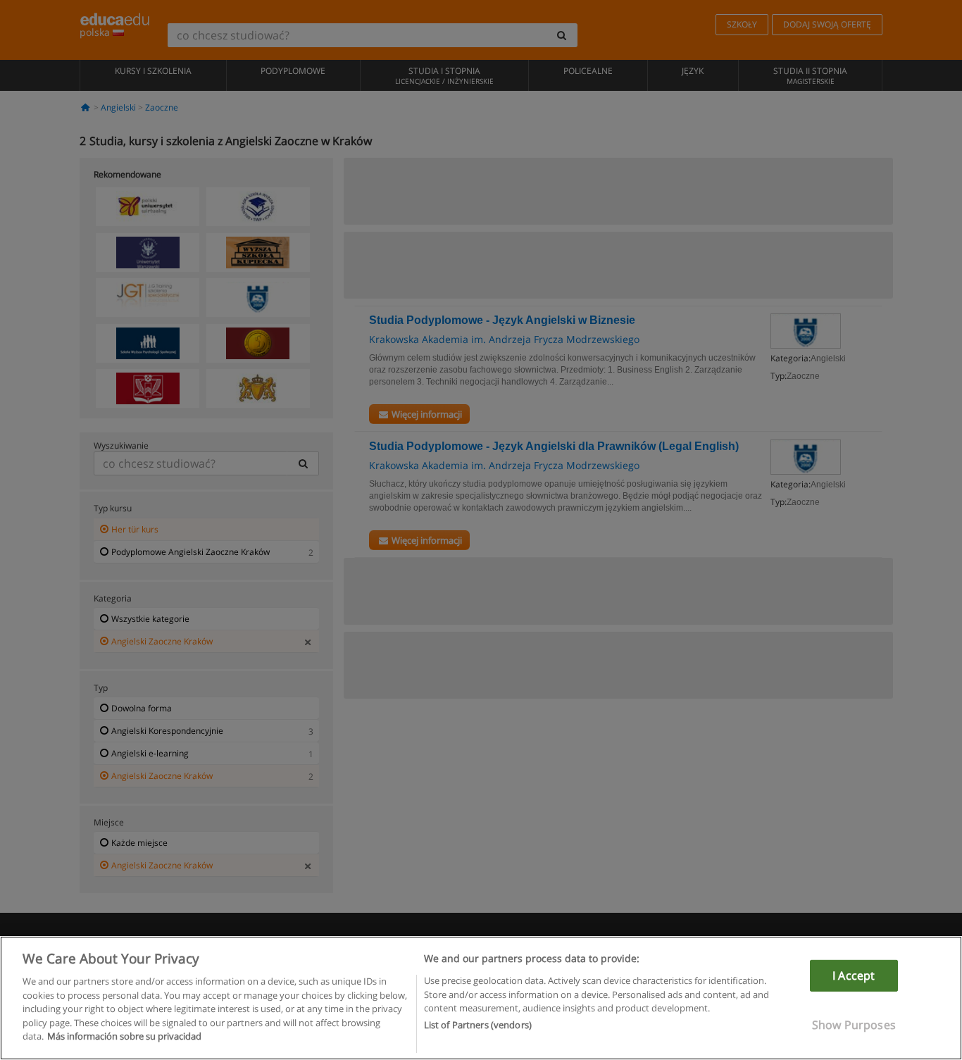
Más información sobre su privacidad (124, 1036)
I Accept (853, 975)
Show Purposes (854, 1025)
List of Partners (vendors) (478, 1025)
